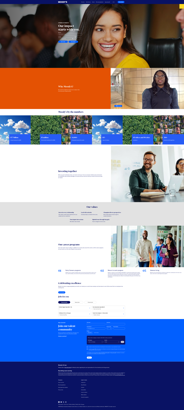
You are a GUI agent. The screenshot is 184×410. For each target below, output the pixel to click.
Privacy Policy (113, 352)
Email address (89, 326)
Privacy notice (60, 389)
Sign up (89, 357)
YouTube (61, 402)
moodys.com (83, 382)
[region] (92, 130)
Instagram (65, 402)
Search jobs (63, 41)
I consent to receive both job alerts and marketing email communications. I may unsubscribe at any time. (105, 346)
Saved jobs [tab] (77, 302)
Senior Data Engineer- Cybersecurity (100, 313)
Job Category (90, 340)
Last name (108, 322)
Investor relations (84, 392)
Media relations (83, 394)
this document (68, 367)
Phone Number (115, 326)
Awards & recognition (85, 397)
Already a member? (62, 336)
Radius (76, 36)
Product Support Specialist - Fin (65, 307)
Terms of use (66, 404)
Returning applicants (61, 384)
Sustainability (83, 389)
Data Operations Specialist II (99, 307)
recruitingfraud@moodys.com (120, 375)
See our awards (62, 292)
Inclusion (82, 387)
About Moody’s (83, 384)
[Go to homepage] (62, 2)
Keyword (59, 32)
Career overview (61, 382)
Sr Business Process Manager (65, 313)
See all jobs (73, 41)
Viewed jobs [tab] (90, 302)
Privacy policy (60, 404)
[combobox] (66, 39)
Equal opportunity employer (63, 387)
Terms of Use (101, 352)
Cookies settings (72, 404)
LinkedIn (59, 402)
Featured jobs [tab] (64, 302)
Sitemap (82, 404)
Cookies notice (78, 404)
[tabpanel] (92, 311)
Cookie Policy (106, 352)
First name (89, 322)
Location (59, 36)
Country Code (109, 326)
